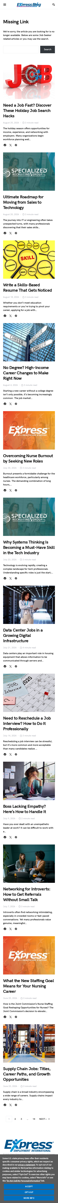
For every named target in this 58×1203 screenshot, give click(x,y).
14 (34, 1119)
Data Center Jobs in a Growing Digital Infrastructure (23, 635)
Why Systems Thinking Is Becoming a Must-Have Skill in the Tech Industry (29, 547)
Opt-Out (29, 1192)
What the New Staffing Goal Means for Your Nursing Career (28, 986)
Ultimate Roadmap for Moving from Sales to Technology (23, 202)
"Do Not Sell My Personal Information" (23, 1180)
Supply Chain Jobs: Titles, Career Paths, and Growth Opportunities (27, 1074)
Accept (29, 1186)
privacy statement (26, 1164)
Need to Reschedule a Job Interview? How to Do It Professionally (27, 723)
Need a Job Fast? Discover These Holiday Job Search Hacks (27, 111)
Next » (43, 1119)
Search (47, 49)
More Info (29, 1198)
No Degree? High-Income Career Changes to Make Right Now (26, 373)
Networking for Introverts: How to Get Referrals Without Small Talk (26, 894)
